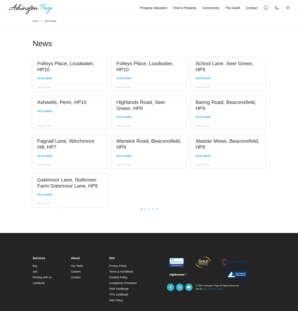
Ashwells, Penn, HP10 (61, 102)
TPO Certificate (118, 294)
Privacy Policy (117, 265)
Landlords (39, 283)
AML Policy (116, 300)
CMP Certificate (119, 288)
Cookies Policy (118, 277)
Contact (252, 8)
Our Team (77, 265)
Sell (35, 271)
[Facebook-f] (170, 287)
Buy (35, 265)
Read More (45, 78)
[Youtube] (189, 287)
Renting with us (42, 277)
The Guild (233, 8)
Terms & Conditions (121, 271)
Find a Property (184, 8)
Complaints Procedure (123, 283)
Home (35, 21)
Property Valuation (153, 8)
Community (210, 8)
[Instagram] (179, 287)
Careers (76, 271)
